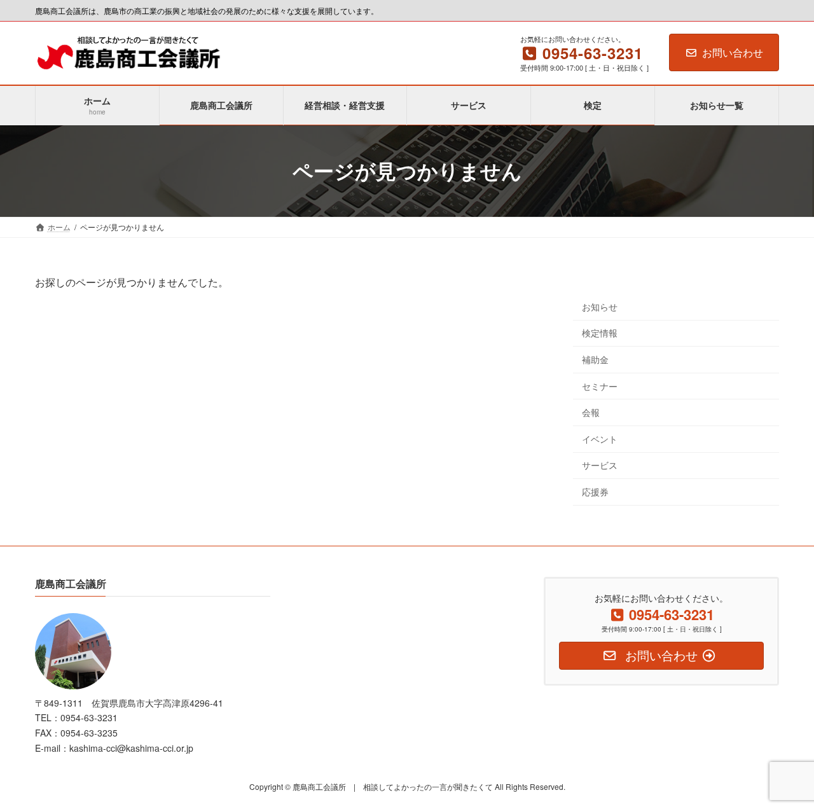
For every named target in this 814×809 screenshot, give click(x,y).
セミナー (599, 385)
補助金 (595, 359)
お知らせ (599, 306)
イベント (599, 438)
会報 (591, 412)
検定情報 (599, 332)
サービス (599, 465)
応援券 (595, 491)
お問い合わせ (732, 52)
